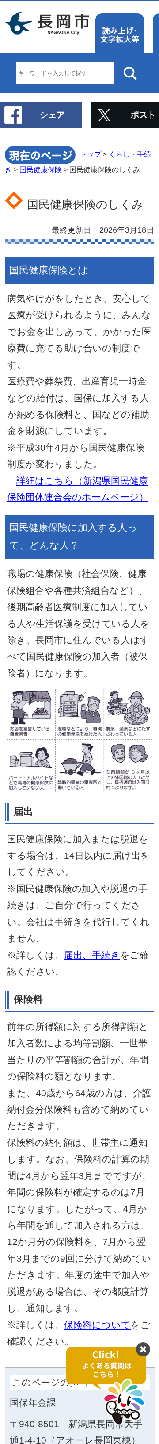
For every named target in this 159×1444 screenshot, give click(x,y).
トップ (90, 154)
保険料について (97, 1325)
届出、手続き (92, 955)
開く (110, 1386)
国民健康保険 (40, 169)
